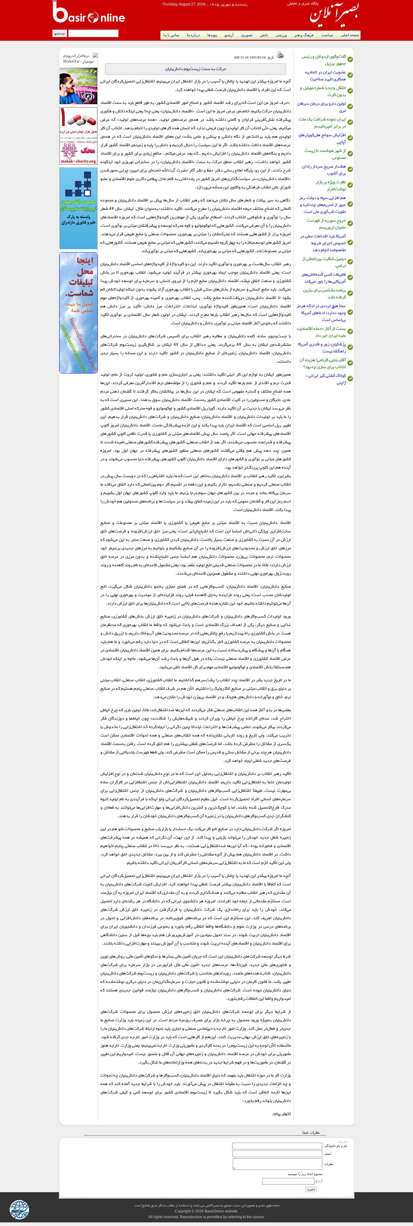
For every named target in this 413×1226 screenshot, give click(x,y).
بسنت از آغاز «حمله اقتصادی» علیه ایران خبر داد (321, 332)
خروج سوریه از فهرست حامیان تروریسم (326, 224)
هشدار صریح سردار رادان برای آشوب (324, 170)
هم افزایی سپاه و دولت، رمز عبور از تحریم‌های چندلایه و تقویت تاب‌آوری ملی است (322, 204)
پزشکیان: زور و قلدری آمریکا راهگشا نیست (322, 348)
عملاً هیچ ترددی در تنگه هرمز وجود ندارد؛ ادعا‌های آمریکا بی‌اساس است (321, 313)
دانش (264, 35)
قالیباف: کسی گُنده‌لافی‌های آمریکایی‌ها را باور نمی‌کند (324, 278)
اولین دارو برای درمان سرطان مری (322, 107)
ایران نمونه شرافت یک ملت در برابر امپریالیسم (322, 123)
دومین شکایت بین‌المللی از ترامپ (324, 262)
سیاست (327, 35)
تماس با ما (171, 35)
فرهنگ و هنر (304, 35)
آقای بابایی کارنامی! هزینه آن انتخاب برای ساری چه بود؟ (323, 364)
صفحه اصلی (350, 35)
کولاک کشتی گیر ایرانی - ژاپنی (325, 379)
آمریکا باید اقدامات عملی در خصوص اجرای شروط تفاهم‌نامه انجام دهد (323, 243)
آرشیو (229, 35)
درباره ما (193, 35)
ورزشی (281, 35)
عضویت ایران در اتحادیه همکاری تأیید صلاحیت (325, 76)
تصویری (246, 35)
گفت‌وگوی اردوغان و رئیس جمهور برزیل (324, 60)
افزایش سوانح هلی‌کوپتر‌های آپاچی (322, 139)
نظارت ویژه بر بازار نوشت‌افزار (331, 186)
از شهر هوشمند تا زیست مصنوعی (325, 154)
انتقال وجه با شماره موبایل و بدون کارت (323, 91)
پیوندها (212, 35)
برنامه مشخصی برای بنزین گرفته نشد (324, 294)
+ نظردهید (343, 1141)
